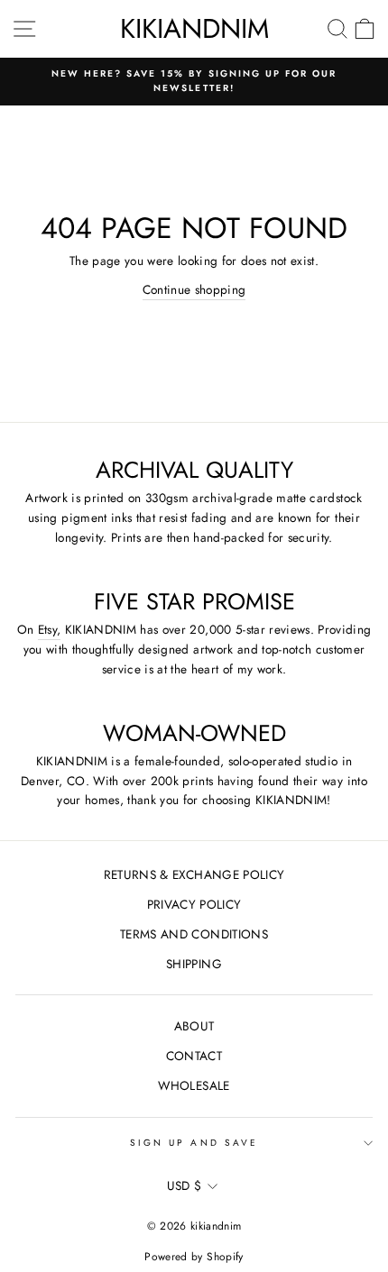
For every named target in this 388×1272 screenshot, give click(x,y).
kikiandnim (194, 28)
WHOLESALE (193, 1085)
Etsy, (49, 629)
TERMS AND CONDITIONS (194, 934)
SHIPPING (194, 964)
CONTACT (194, 1056)
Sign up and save (194, 1142)
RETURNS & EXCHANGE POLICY (194, 874)
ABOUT (194, 1026)
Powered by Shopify (193, 1257)
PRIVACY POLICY (194, 904)
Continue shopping (194, 289)
